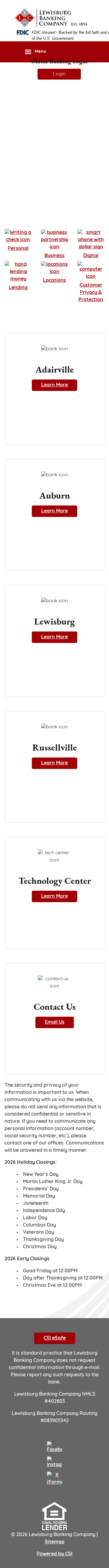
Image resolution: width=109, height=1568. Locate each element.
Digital (90, 255)
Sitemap (54, 1542)
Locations (54, 280)
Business (54, 255)
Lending (18, 287)
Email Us (54, 1022)
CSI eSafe (55, 1338)
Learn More (54, 385)
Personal (18, 248)
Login (59, 74)
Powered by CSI (54, 1554)
